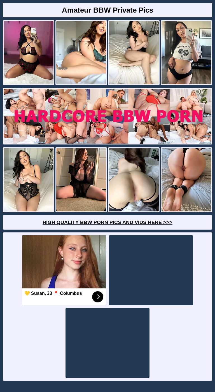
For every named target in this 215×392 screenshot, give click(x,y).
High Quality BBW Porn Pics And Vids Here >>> (107, 222)
